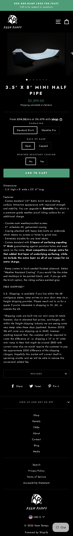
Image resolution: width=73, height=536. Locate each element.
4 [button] (37, 80)
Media (36, 451)
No (30, 161)
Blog (36, 445)
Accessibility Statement (36, 482)
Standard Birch (25, 130)
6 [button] (44, 80)
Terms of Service (36, 476)
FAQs (36, 427)
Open (28, 146)
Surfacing (36, 123)
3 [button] (34, 80)
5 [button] (40, 80)
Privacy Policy (36, 470)
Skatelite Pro (49, 130)
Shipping (25, 104)
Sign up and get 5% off (36, 402)
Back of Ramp (36, 139)
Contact (36, 439)
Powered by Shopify (36, 532)
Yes (42, 161)
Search (37, 464)
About (36, 433)
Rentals (36, 421)
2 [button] (31, 80)
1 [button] (27, 80)
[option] (36, 5)
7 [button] (47, 80)
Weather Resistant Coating (36, 154)
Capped (43, 146)
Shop (36, 415)
